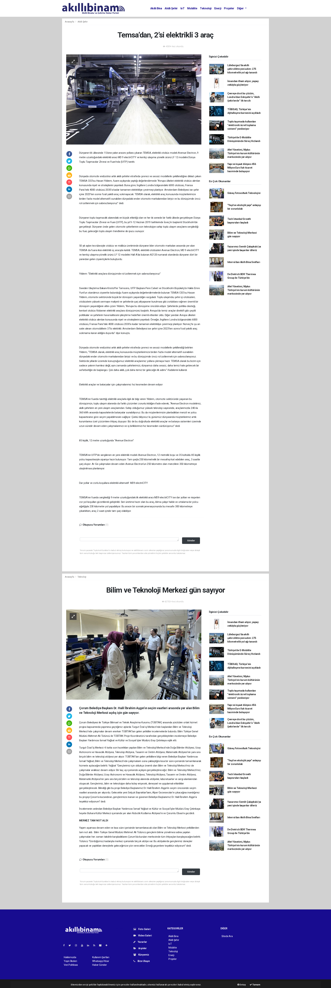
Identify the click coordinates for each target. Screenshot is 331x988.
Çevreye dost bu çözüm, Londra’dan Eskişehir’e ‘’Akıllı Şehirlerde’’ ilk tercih (243, 97)
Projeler (229, 8)
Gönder (191, 540)
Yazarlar (142, 942)
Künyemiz (143, 954)
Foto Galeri (144, 929)
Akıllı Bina (156, 8)
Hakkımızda (70, 957)
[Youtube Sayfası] (83, 945)
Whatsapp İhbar (100, 961)
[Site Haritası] (101, 945)
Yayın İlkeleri (70, 961)
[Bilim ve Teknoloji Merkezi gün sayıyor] (133, 654)
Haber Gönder (99, 964)
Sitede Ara (227, 936)
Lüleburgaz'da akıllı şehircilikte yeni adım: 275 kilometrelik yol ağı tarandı (242, 69)
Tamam (256, 984)
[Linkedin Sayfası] (89, 945)
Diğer (240, 8)
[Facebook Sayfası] (65, 945)
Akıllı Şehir (171, 8)
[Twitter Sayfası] (71, 945)
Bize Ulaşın (143, 961)
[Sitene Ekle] (108, 945)
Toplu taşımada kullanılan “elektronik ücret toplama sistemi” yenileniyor (241, 125)
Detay (242, 984)
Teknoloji (205, 8)
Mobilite (192, 8)
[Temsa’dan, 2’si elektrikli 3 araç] (133, 99)
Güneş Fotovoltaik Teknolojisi (243, 193)
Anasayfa (69, 21)
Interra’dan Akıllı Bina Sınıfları (243, 262)
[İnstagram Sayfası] (77, 945)
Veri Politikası (71, 964)
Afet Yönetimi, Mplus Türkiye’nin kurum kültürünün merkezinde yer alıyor (243, 153)
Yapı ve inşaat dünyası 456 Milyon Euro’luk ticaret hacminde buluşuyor (241, 168)
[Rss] (95, 945)
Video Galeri (145, 935)
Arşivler (142, 948)
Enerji (217, 8)
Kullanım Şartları (100, 957)
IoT (182, 8)
